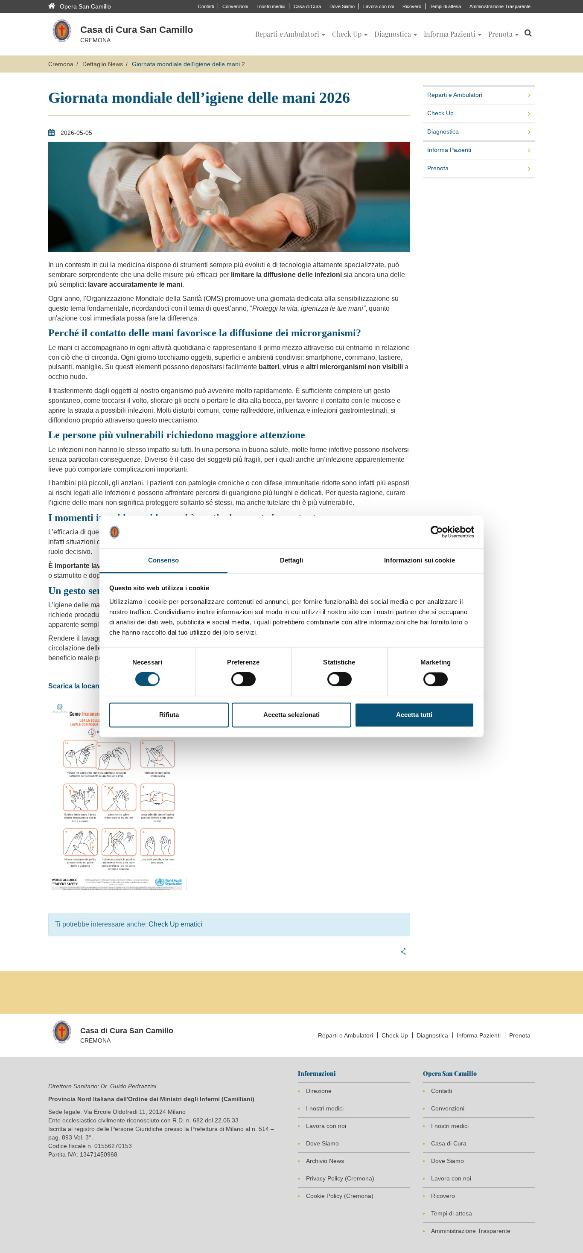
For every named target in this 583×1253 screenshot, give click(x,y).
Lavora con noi (378, 6)
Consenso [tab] (163, 560)
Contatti (206, 6)
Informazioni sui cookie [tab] (419, 560)
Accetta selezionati (291, 714)
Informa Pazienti (449, 149)
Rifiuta (169, 714)
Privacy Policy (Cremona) (340, 1178)
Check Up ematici (175, 924)
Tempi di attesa (445, 6)
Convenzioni (235, 6)
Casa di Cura (307, 6)
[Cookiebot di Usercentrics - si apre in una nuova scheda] (436, 532)
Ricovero (411, 6)
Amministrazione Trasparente (500, 6)
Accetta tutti (414, 714)
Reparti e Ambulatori (454, 94)
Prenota (438, 168)
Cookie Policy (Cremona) (339, 1195)
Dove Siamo (342, 6)
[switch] (243, 679)
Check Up (440, 113)
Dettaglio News (102, 64)
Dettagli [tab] (291, 560)
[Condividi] (403, 952)
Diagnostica (443, 131)
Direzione (319, 1090)
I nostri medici (271, 6)
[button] (290, 34)
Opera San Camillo (85, 6)
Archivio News (325, 1160)
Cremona (60, 64)
